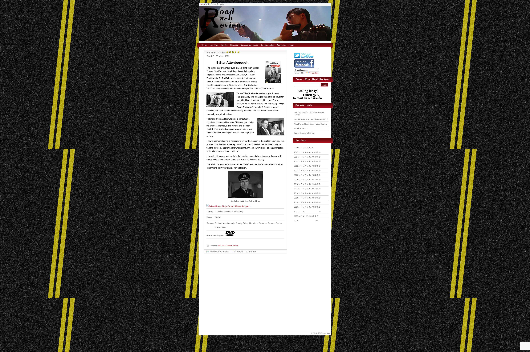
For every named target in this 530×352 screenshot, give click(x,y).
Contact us (281, 45)
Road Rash (252, 251)
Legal (291, 45)
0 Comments (238, 251)
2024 (296, 157)
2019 (296, 179)
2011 (296, 216)
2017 (296, 189)
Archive (224, 45)
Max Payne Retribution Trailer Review (310, 124)
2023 (296, 161)
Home (202, 4)
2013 (296, 207)
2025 (296, 152)
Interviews (214, 45)
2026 (296, 148)
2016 (296, 193)
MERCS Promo (300, 128)
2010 (296, 220)
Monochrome (227, 245)
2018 (296, 184)
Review (235, 245)
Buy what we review (249, 45)
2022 (296, 166)
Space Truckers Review (304, 133)
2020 (296, 175)
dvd (219, 245)
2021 (296, 170)
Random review (267, 45)
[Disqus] (245, 293)
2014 (296, 202)
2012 (296, 211)
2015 (296, 198)
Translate (314, 73)
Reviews (234, 45)
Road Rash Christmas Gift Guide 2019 (311, 119)
